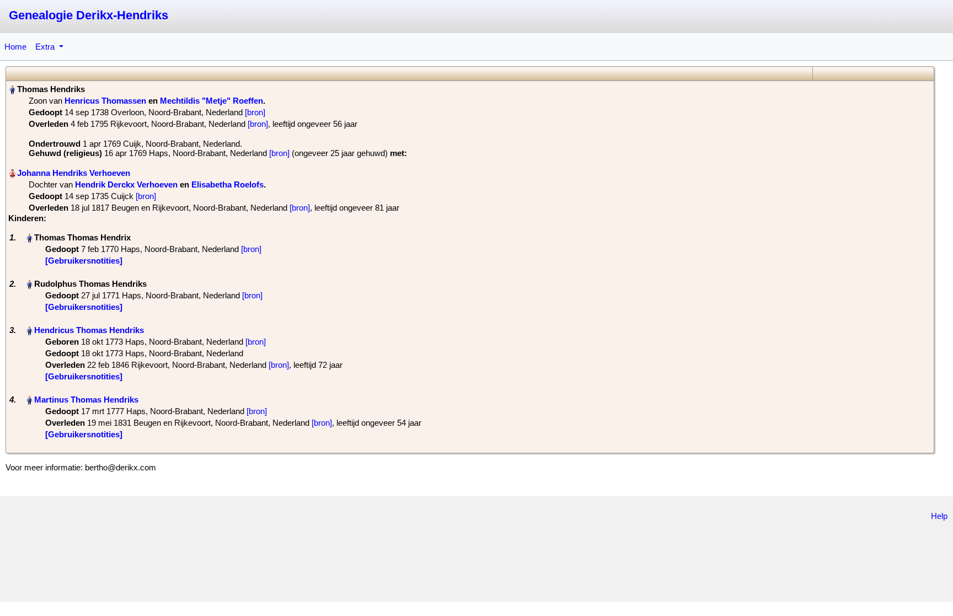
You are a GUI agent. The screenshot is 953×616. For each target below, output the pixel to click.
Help (939, 516)
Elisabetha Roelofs (227, 184)
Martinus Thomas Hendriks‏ (86, 399)
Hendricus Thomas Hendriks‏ (89, 330)
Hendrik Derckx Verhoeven (126, 184)
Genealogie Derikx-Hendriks (88, 15)
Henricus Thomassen (105, 100)
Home (15, 46)
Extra (46, 46)
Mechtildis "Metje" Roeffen (211, 100)
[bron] (255, 112)
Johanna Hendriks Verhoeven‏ (73, 173)
